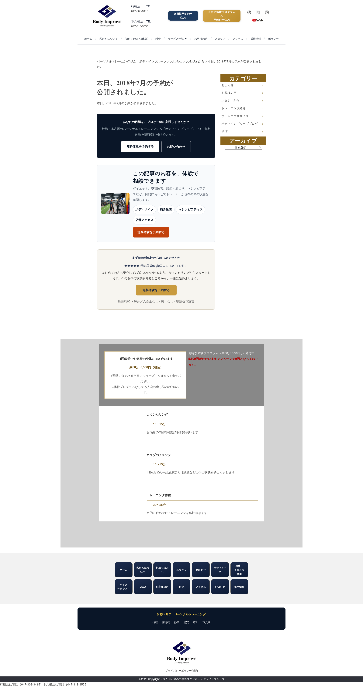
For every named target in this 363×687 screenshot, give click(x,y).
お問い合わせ (176, 146)
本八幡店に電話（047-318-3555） (66, 684)
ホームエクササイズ (235, 116)
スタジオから (230, 100)
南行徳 (166, 622)
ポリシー (273, 38)
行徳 (155, 622)
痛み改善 (166, 209)
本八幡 (206, 622)
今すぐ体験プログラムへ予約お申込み (221, 16)
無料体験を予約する (140, 146)
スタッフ (220, 38)
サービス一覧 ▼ (177, 38)
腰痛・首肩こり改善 (239, 570)
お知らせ (220, 586)
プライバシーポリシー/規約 (181, 670)
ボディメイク (144, 209)
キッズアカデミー (123, 587)
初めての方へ (162, 570)
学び (224, 131)
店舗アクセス (144, 219)
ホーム (88, 38)
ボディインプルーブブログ (239, 123)
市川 (195, 622)
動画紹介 (201, 569)
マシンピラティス (190, 209)
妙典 (176, 622)
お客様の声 (201, 38)
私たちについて (108, 38)
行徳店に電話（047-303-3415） (21, 684)
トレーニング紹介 (233, 108)
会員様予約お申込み (183, 15)
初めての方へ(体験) (136, 38)
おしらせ (227, 85)
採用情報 (255, 38)
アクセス (238, 38)
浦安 (186, 622)
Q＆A (143, 586)
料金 (158, 38)
